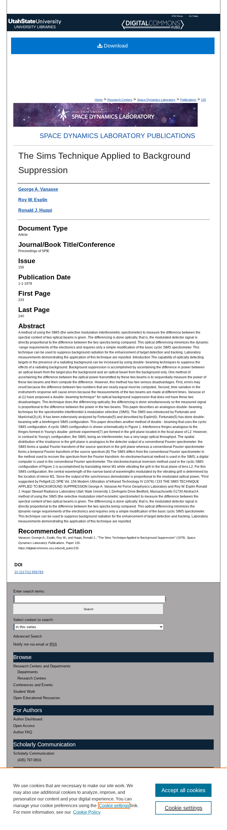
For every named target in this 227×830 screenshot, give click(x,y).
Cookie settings (114, 805)
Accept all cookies (183, 790)
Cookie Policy (86, 812)
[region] (113, 799)
